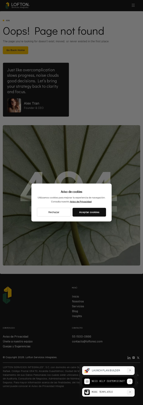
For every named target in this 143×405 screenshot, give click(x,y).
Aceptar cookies (89, 212)
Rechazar (53, 212)
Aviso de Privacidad (81, 201)
